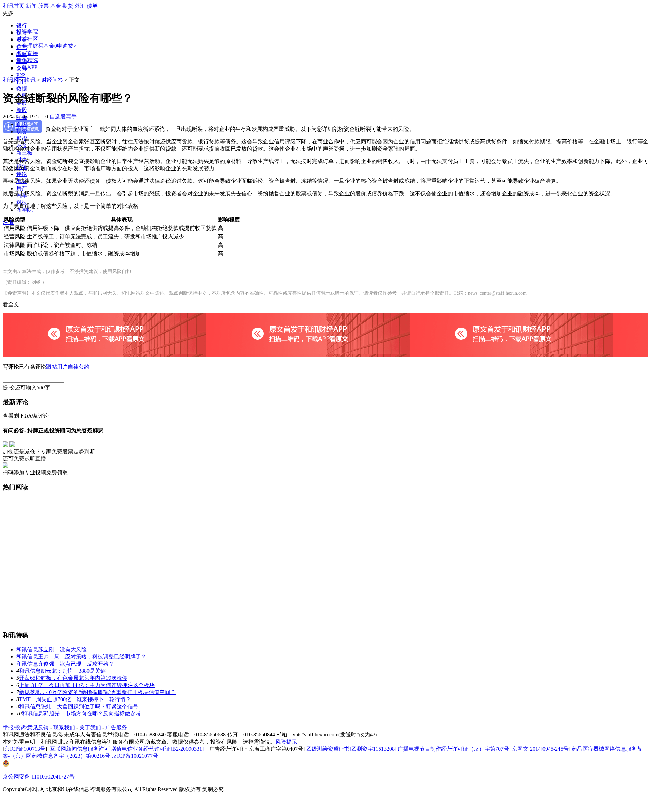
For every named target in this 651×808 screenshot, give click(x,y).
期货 (67, 6)
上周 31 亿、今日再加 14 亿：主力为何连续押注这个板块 (87, 685)
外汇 (80, 6)
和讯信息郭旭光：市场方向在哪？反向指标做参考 (81, 713)
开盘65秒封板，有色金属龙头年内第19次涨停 (73, 678)
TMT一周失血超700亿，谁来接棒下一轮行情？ (75, 699)
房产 (21, 188)
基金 (55, 6)
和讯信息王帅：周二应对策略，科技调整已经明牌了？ (81, 656)
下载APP (26, 67)
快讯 (30, 80)
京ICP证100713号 (24, 749)
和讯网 (11, 80)
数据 (21, 89)
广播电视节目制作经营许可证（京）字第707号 (453, 749)
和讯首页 (13, 6)
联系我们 (64, 727)
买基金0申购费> (57, 46)
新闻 (31, 6)
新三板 (24, 153)
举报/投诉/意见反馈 (26, 727)
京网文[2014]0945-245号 (540, 749)
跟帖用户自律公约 (68, 367)
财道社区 (27, 39)
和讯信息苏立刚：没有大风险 (51, 649)
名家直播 (27, 53)
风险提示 (286, 742)
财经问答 (52, 80)
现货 (21, 131)
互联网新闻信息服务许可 (80, 749)
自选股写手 (63, 116)
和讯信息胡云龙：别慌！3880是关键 (62, 671)
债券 (92, 6)
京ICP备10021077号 (135, 756)
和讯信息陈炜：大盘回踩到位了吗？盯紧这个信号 (78, 706)
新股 (21, 110)
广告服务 (116, 727)
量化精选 (27, 60)
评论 (21, 174)
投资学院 (27, 32)
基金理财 (27, 46)
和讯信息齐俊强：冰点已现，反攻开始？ (65, 664)
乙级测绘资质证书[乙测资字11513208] (351, 749)
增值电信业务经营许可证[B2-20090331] (157, 749)
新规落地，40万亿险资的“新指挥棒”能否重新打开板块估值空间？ (97, 692)
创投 (21, 124)
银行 (21, 25)
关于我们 (90, 727)
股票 (43, 6)
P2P (20, 75)
